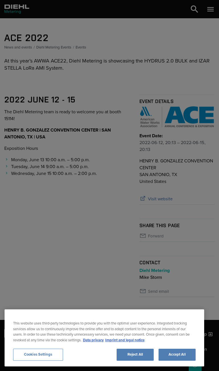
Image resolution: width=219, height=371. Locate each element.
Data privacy (93, 340)
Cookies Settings (38, 354)
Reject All (135, 354)
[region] (104, 337)
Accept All (177, 354)
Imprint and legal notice (125, 340)
